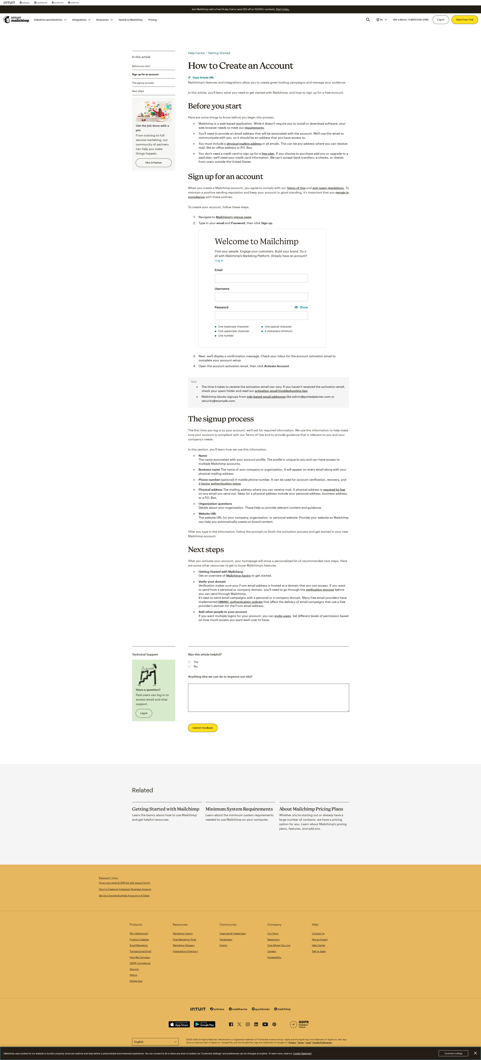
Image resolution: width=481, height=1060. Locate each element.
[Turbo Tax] (25, 2)
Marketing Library (183, 933)
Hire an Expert (320, 939)
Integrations (79, 19)
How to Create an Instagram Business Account (125, 889)
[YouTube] (265, 1025)
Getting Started (219, 53)
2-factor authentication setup (220, 483)
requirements (254, 127)
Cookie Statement (302, 1053)
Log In (440, 19)
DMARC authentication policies (240, 601)
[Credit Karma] (40, 2)
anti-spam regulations (328, 188)
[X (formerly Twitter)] (239, 1025)
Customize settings (453, 1053)
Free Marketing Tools (184, 939)
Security (134, 969)
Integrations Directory (185, 951)
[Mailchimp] (73, 2)
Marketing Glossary (184, 945)
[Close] (475, 1053)
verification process (320, 589)
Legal (308, 1042)
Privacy (292, 1042)
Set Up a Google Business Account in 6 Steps (124, 895)
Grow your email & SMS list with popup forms (124, 882)
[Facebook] (231, 1025)
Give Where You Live (278, 945)
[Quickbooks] (58, 2)
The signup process (143, 82)
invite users (283, 616)
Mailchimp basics (238, 575)
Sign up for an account (145, 74)
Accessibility (274, 957)
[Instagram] (248, 1025)
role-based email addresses (266, 396)
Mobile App (136, 980)
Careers (271, 951)
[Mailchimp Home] (16, 19)
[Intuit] (9, 2)
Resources (102, 19)
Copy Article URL (203, 77)
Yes (196, 662)
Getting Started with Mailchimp (165, 808)
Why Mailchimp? (139, 933)
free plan (268, 153)
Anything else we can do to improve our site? (220, 676)
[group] (381, 19)
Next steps (138, 91)
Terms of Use (296, 188)
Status (133, 974)
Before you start (141, 65)
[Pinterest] (274, 1025)
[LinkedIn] (256, 1025)
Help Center (196, 53)
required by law (334, 489)
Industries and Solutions (48, 19)
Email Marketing (139, 945)
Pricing (152, 19)
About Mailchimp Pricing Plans (311, 808)
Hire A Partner (153, 162)
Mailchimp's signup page (233, 217)
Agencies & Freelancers (233, 933)
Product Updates (139, 939)
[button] (381, 19)
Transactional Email (140, 951)
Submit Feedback (203, 727)
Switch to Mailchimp (131, 19)
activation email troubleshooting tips (281, 391)
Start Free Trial (464, 19)
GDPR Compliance (140, 963)
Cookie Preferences (322, 1042)
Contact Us (318, 933)
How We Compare (140, 957)
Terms (301, 1042)
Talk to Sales (319, 951)
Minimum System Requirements (239, 808)
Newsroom (273, 939)
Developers (226, 939)
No (196, 666)
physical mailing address (244, 143)
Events (223, 945)
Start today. (282, 9)
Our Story (273, 933)
